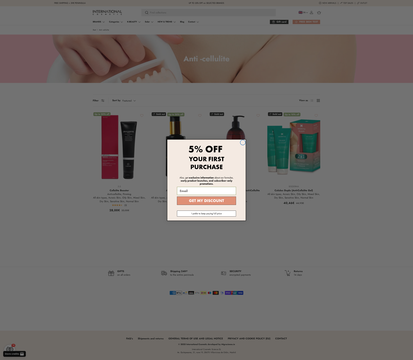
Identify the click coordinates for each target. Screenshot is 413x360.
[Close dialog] (242, 142)
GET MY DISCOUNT (206, 200)
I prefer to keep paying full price (206, 213)
